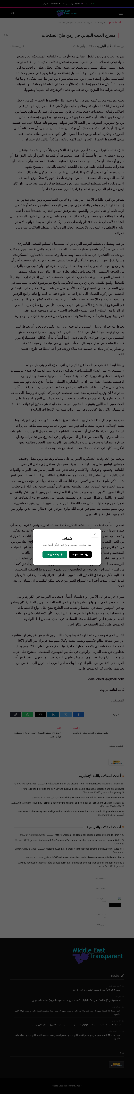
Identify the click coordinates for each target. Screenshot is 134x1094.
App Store (78, 554)
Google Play (52, 554)
